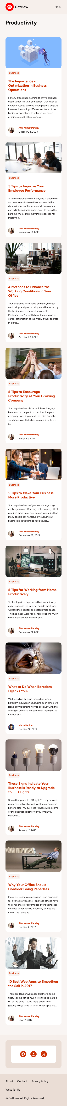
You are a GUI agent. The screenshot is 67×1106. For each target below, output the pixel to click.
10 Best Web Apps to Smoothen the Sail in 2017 (33, 983)
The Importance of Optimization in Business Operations (27, 85)
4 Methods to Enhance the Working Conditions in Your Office (29, 291)
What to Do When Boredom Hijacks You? (30, 689)
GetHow (21, 7)
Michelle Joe (25, 725)
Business (14, 72)
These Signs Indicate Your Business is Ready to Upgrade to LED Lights (31, 787)
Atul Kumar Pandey (29, 127)
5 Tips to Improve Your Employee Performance (27, 188)
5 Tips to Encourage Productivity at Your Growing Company (31, 396)
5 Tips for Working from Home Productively (32, 592)
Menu (58, 7)
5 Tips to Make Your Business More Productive (30, 495)
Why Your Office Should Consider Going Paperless (28, 887)
